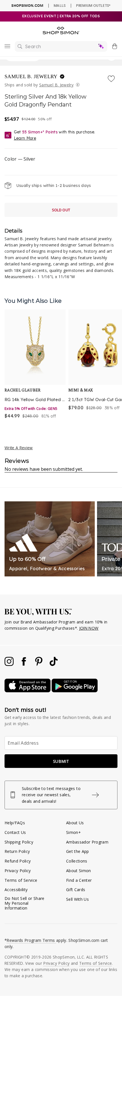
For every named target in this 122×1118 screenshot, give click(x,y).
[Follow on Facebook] (24, 664)
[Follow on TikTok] (53, 664)
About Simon (78, 870)
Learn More (25, 138)
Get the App (77, 851)
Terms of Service (21, 880)
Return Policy (17, 851)
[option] (35, 364)
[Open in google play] (75, 690)
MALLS (60, 5)
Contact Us (15, 832)
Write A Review (19, 447)
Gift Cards (75, 889)
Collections (76, 861)
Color (20, 159)
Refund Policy (18, 861)
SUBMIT (61, 761)
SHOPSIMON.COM (27, 5)
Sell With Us (77, 899)
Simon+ (73, 832)
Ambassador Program (87, 842)
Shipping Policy (19, 842)
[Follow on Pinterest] (39, 664)
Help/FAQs (15, 822)
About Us (75, 822)
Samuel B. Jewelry (32, 76)
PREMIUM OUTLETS (93, 5)
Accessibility (16, 889)
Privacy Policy (18, 870)
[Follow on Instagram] (10, 664)
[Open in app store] (28, 690)
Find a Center (79, 880)
